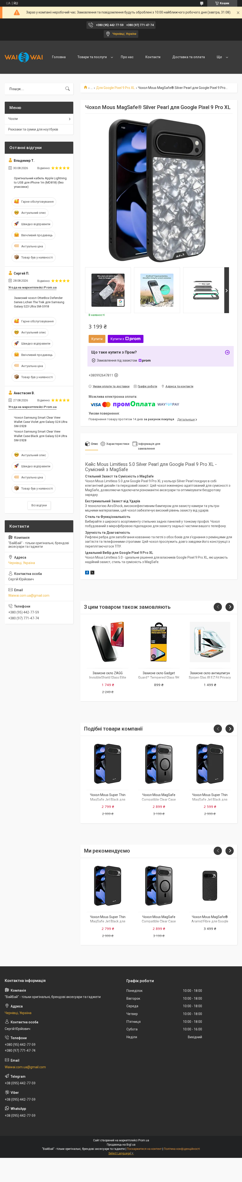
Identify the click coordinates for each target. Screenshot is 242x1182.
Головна (59, 57)
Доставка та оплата (188, 57)
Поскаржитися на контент (144, 1149)
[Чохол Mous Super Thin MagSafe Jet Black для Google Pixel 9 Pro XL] (210, 764)
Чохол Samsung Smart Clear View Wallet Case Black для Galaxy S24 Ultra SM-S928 (40, 436)
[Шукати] (67, 89)
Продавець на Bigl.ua (121, 1144)
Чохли (13, 119)
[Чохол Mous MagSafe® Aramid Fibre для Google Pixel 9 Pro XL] (210, 886)
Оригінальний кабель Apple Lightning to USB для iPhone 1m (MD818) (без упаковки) (40, 182)
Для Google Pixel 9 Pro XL (115, 88)
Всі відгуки (39, 505)
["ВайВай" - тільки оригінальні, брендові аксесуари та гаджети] (24, 57)
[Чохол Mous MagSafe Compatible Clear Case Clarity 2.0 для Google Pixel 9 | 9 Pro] (159, 764)
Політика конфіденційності (182, 1149)
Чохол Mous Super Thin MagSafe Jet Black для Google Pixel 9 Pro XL (210, 799)
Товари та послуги (92, 57)
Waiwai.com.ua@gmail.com (28, 595)
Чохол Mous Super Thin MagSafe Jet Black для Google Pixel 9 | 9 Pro (107, 799)
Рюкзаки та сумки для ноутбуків (33, 129)
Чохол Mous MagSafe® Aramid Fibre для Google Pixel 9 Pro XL (209, 921)
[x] (92, 573)
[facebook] (87, 573)
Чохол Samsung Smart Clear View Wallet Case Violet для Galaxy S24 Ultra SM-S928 (40, 422)
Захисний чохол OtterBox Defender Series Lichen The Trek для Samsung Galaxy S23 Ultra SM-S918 (39, 302)
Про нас (127, 57)
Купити (97, 339)
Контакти (152, 57)
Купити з (117, 339)
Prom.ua (143, 1140)
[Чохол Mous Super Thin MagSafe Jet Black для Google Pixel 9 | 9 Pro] (107, 764)
